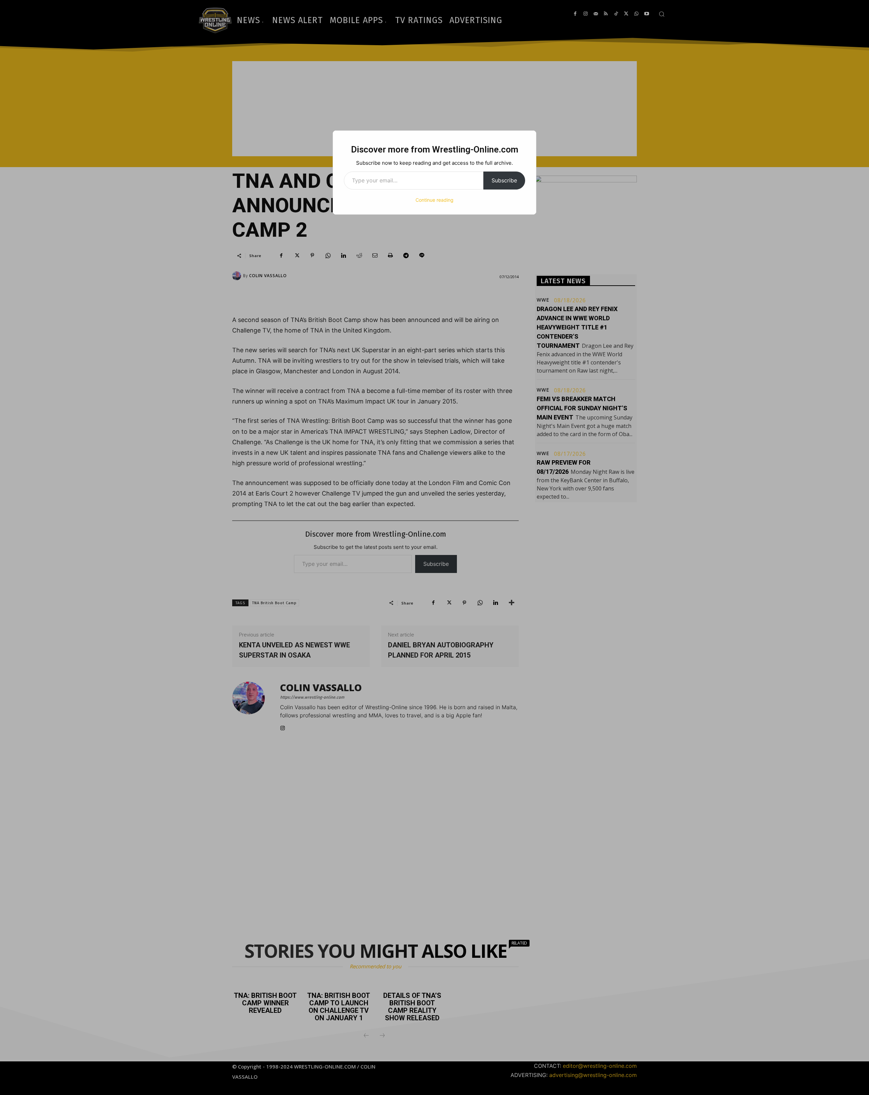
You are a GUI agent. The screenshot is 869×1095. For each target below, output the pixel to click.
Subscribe (504, 180)
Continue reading (434, 200)
